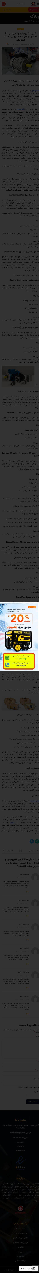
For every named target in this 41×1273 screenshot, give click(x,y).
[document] (19, 636)
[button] (3, 605)
